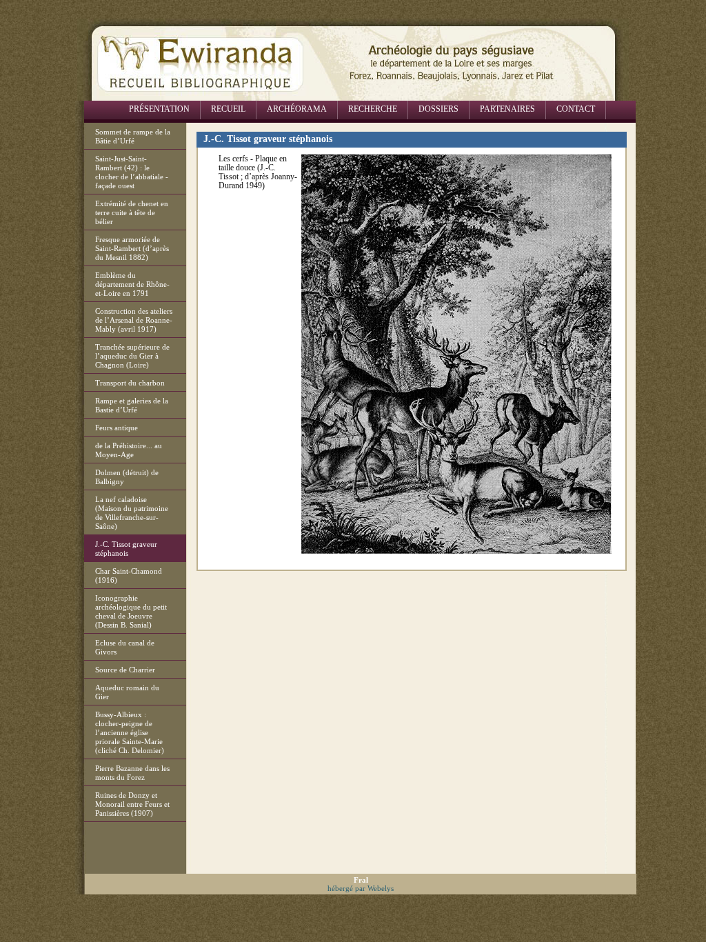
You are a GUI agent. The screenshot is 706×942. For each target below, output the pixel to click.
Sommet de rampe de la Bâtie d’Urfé (132, 136)
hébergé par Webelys (360, 888)
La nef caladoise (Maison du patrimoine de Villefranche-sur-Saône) (131, 512)
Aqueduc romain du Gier (127, 692)
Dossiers (438, 109)
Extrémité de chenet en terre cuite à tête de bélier (131, 212)
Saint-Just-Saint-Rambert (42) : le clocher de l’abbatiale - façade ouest (131, 172)
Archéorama (297, 109)
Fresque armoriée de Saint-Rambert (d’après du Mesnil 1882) (132, 248)
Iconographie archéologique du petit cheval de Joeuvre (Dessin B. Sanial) (131, 611)
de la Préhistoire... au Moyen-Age (128, 450)
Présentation (159, 109)
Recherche (372, 109)
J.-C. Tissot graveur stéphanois (126, 548)
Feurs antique (116, 427)
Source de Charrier (125, 669)
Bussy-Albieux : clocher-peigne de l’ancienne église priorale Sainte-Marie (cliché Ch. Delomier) (129, 732)
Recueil (228, 109)
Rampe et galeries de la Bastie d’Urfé (131, 405)
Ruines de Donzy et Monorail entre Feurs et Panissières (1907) (132, 804)
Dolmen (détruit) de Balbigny (127, 476)
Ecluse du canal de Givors (124, 647)
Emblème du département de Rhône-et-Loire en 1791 (132, 284)
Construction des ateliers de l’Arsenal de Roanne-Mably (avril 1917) (133, 320)
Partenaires (507, 109)
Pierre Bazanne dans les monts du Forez (132, 772)
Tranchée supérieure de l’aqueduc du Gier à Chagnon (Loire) (132, 356)
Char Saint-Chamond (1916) (128, 575)
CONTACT (575, 109)
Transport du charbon (130, 383)
